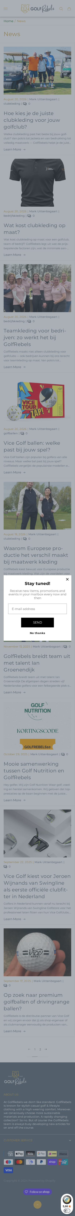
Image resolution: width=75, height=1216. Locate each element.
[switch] (67, 1211)
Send (37, 622)
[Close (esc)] (67, 579)
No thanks (37, 633)
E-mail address (23, 609)
